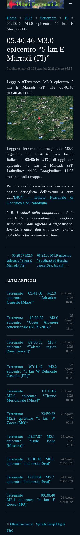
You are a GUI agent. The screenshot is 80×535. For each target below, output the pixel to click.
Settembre (48, 18)
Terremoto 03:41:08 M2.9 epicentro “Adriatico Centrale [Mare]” (31, 298)
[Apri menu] (70, 4)
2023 (28, 18)
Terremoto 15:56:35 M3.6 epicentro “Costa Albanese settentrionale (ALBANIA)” (32, 322)
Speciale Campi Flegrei (50, 524)
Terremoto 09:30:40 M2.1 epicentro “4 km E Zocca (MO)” (31, 499)
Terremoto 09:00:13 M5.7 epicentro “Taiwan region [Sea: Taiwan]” (31, 347)
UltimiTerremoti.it (21, 524)
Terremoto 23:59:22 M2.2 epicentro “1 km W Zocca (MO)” (31, 418)
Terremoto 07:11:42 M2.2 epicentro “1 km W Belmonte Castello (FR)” (32, 371)
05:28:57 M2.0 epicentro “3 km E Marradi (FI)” (20, 260)
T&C (10, 530)
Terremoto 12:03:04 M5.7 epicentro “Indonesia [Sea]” (30, 479)
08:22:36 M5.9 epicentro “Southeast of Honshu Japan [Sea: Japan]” (54, 260)
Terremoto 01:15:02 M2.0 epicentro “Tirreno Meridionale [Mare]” (31, 395)
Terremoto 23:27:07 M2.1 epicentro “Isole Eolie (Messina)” (31, 441)
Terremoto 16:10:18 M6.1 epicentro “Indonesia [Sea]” (30, 461)
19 (66, 18)
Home (11, 18)
